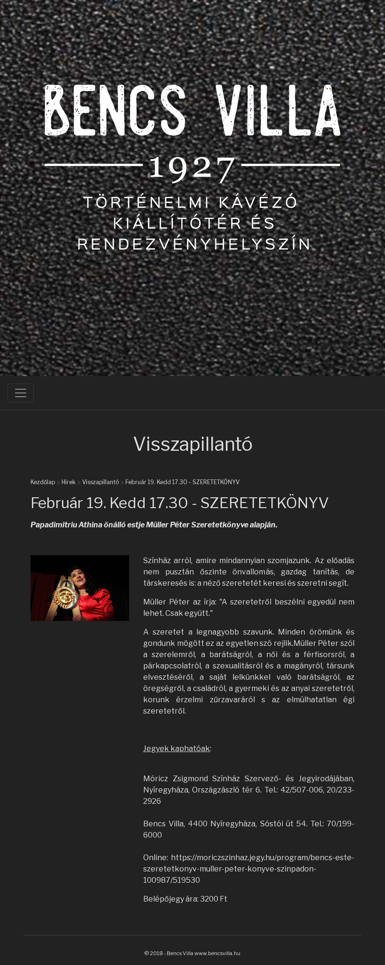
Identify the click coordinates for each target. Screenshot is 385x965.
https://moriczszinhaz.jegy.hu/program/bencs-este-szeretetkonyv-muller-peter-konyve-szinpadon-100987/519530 (248, 869)
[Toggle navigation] (21, 393)
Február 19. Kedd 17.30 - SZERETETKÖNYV (182, 482)
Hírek (69, 482)
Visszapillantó (100, 482)
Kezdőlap (43, 482)
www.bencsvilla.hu (217, 953)
